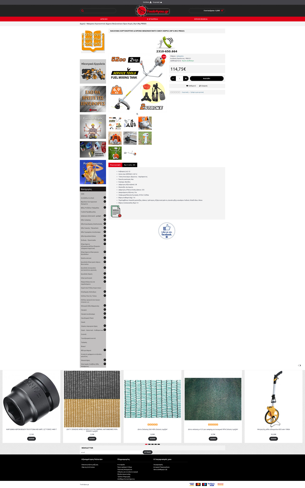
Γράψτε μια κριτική (197, 92)
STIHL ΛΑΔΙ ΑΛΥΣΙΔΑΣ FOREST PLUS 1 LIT (32, 429)
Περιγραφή (115, 165)
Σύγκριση (204, 86)
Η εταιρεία (121, 464)
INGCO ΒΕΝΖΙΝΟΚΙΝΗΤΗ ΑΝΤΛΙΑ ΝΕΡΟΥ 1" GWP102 (93, 429)
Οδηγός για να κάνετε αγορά (127, 472)
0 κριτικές (185, 92)
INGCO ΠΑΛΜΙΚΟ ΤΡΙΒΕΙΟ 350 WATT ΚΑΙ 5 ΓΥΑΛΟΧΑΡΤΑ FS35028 (214, 429)
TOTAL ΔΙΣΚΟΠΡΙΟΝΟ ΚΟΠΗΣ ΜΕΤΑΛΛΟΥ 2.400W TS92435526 (154, 429)
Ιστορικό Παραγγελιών (161, 467)
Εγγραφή (147, 452)
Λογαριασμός (158, 464)
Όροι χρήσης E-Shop (124, 467)
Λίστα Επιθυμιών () (160, 469)
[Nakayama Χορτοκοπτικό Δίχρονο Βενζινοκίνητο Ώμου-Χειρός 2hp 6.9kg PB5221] (137, 83)
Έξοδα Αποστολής (123, 474)
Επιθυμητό (192, 86)
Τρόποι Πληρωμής (123, 476)
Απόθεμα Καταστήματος (126, 479)
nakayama (179, 56)
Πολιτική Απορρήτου (124, 469)
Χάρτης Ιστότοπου (88, 467)
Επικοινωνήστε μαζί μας (90, 464)
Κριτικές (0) (129, 165)
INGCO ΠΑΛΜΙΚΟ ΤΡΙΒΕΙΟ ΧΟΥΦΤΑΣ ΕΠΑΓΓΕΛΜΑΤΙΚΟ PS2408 (275, 429)
